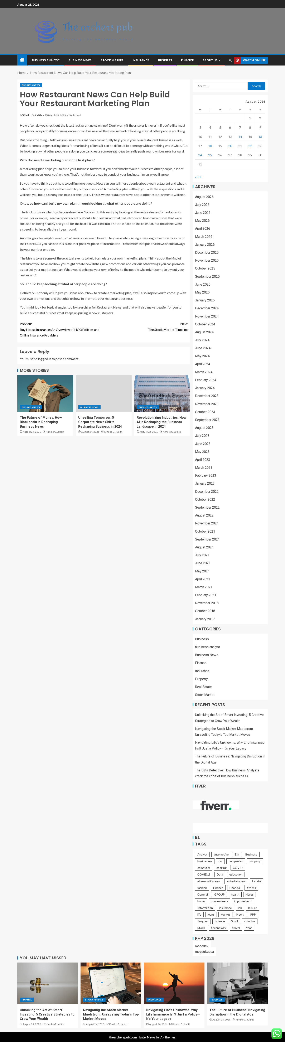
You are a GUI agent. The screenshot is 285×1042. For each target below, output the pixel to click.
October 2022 (205, 499)
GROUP (219, 894)
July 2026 (202, 205)
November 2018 (207, 603)
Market (225, 914)
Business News (80, 60)
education (235, 874)
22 (250, 146)
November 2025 (207, 260)
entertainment (236, 881)
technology (218, 928)
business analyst (46, 60)
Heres (249, 894)
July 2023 (202, 436)
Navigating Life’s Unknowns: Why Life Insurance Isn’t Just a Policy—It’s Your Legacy (173, 1014)
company (255, 861)
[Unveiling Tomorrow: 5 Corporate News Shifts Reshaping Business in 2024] (104, 393)
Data (220, 874)
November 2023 (207, 404)
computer (203, 867)
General (202, 894)
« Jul (198, 177)
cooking (221, 867)
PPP (253, 914)
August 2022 (204, 515)
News (240, 914)
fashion (202, 888)
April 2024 (202, 364)
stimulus (249, 921)
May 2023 (202, 452)
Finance (187, 60)
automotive (221, 854)
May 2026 (202, 221)
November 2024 (207, 316)
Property (201, 679)
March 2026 (203, 237)
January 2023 (205, 483)
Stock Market (112, 60)
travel (236, 928)
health (235, 894)
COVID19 (204, 874)
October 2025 (205, 268)
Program (202, 921)
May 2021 (202, 571)
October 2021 (205, 531)
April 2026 (202, 229)
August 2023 (204, 428)
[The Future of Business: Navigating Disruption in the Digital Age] (237, 983)
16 (260, 137)
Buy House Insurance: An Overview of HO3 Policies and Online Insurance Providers (59, 329)
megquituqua (204, 951)
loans (211, 914)
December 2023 (207, 396)
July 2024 (202, 340)
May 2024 (202, 356)
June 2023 (203, 444)
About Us (210, 60)
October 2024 (205, 324)
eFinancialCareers (209, 881)
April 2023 (202, 460)
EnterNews (147, 1037)
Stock (201, 928)
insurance (225, 908)
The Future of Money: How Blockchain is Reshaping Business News (41, 422)
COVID (238, 867)
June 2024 (203, 348)
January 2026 (205, 245)
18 (210, 146)
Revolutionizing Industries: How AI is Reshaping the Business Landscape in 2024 (161, 422)
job (240, 908)
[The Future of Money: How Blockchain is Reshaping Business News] (45, 393)
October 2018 (205, 611)
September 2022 (207, 507)
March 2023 (203, 468)
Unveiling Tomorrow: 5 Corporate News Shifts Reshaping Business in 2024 (100, 422)
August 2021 (204, 547)
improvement (243, 901)
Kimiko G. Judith (32, 115)
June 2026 (203, 213)
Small (234, 921)
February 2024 (205, 380)
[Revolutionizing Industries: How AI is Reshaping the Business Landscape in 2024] (162, 393)
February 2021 (205, 595)
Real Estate (203, 687)
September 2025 (207, 276)
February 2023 (205, 476)
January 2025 (205, 300)
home (201, 901)
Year (249, 928)
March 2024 (203, 372)
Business (165, 60)
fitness (251, 888)
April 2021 (202, 579)
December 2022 (207, 492)
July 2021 (202, 555)
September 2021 (207, 539)
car (220, 861)
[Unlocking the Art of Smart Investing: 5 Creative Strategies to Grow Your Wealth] (47, 983)
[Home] (22, 60)
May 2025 (202, 292)
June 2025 (203, 284)
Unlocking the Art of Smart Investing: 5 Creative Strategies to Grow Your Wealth (47, 1014)
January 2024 (205, 388)
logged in (44, 359)
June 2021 (203, 563)
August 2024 (204, 332)
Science (220, 921)
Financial (235, 888)
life (199, 914)
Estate (256, 881)
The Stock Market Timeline (168, 326)
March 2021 (203, 587)
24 (200, 155)
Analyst (202, 854)
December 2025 (207, 253)
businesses (204, 861)
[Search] (230, 60)
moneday (201, 946)
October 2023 (205, 412)
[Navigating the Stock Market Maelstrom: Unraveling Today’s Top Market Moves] (111, 983)
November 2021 (207, 523)
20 (230, 146)
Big (237, 854)
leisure (252, 908)
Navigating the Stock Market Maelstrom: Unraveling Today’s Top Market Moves (111, 1014)
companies (236, 861)
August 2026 (204, 197)
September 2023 (207, 420)
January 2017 (205, 619)
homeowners (219, 901)
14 (240, 137)
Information (205, 908)
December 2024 (207, 308)
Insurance (140, 60)
